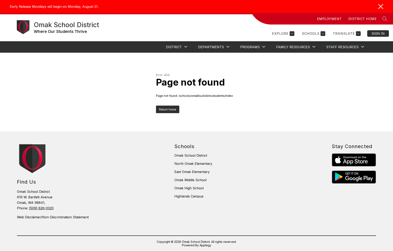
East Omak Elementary (192, 172)
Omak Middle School (190, 180)
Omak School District (190, 155)
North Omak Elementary (193, 164)
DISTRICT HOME (362, 19)
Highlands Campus (188, 196)
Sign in (378, 33)
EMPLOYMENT (329, 19)
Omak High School (189, 188)
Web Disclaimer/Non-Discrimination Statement (53, 217)
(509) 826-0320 (41, 208)
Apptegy (205, 245)
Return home (167, 109)
